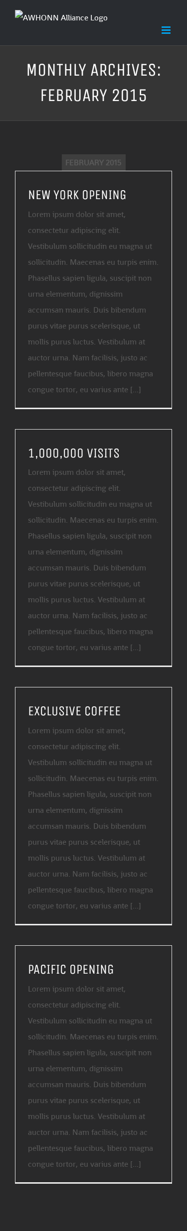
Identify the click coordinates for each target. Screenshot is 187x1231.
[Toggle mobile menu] (167, 30)
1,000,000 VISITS (74, 453)
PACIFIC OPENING (71, 969)
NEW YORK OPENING (77, 195)
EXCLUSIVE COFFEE (74, 711)
